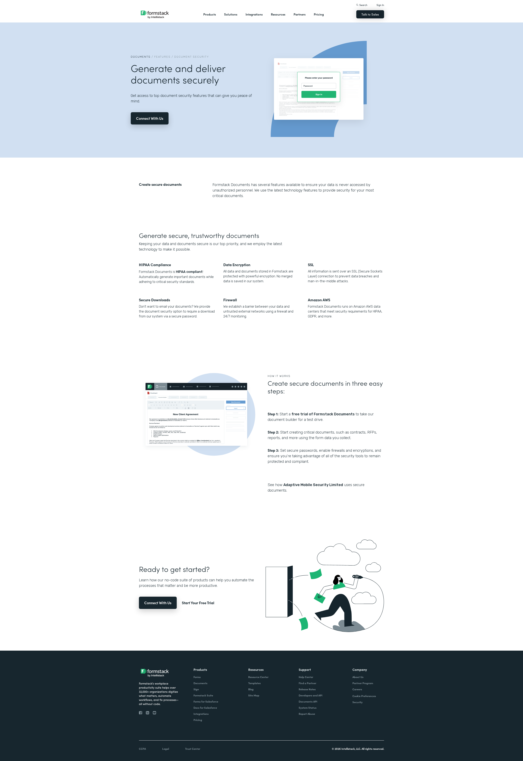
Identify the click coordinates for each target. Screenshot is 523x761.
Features (162, 56)
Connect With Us (149, 118)
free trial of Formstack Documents (323, 414)
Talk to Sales (370, 14)
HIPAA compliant (188, 272)
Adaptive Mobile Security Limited (313, 485)
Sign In (380, 5)
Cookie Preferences (364, 696)
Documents (141, 56)
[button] (209, 14)
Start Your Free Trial (198, 602)
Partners (300, 14)
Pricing (319, 14)
